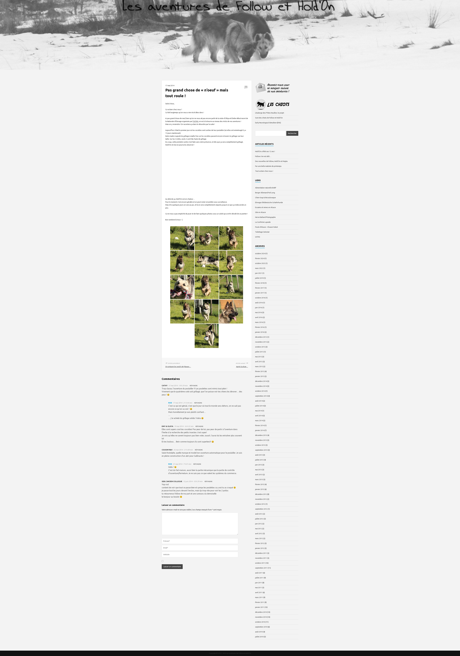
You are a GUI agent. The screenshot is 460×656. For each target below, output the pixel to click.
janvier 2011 (259, 607)
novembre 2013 (261, 440)
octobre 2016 (260, 298)
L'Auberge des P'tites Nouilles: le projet (269, 113)
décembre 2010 (261, 612)
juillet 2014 (259, 406)
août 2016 (259, 303)
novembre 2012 (261, 499)
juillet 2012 (259, 519)
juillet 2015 (259, 352)
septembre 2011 (261, 568)
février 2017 (259, 288)
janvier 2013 (259, 489)
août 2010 (259, 632)
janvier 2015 (259, 376)
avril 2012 (258, 534)
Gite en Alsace (260, 212)
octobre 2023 (260, 263)
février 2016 (259, 327)
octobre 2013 (260, 445)
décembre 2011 (261, 553)
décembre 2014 (261, 381)
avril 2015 (258, 362)
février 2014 (259, 425)
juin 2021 (258, 273)
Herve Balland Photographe (265, 217)
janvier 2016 (259, 332)
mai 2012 (258, 529)
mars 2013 (259, 479)
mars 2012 (259, 538)
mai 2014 (258, 411)
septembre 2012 (261, 509)
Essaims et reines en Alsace (265, 207)
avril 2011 (258, 592)
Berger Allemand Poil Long (265, 193)
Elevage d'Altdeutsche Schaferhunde (269, 202)
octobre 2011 (260, 563)
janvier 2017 (259, 293)
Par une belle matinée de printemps (268, 166)
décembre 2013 (261, 435)
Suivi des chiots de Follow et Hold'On (269, 118)
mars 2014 (259, 421)
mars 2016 (259, 322)
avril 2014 (258, 416)
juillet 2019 (259, 278)
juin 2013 (258, 465)
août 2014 (259, 401)
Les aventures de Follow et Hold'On (230, 38)
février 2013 (259, 484)
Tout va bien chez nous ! (264, 171)
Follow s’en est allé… (263, 156)
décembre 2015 (261, 337)
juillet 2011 (259, 578)
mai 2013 (258, 470)
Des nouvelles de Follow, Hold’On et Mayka (271, 161)
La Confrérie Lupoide (263, 222)
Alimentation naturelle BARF (265, 188)
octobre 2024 (260, 253)
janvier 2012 (259, 548)
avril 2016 (258, 317)
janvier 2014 (259, 430)
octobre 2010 (260, 622)
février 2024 (259, 258)
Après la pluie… (242, 367)
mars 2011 (259, 597)
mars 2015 (259, 366)
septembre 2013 (261, 450)
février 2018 (259, 283)
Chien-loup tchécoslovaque (265, 198)
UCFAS (257, 237)
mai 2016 (258, 312)
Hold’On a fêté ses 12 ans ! (265, 151)
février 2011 (259, 602)
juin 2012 (258, 524)
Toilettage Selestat (262, 232)
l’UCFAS (195, 121)
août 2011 (259, 573)
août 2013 (259, 455)
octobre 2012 (260, 504)
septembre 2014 (261, 396)
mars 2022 (259, 268)
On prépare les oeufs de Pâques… (178, 367)
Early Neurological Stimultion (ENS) (268, 123)
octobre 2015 (260, 347)
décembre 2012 (261, 494)
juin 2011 (258, 583)
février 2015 (259, 371)
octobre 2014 (260, 391)
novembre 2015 (261, 342)
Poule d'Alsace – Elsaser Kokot (266, 227)
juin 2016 (258, 308)
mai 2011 (258, 588)
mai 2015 (258, 357)
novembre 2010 (261, 617)
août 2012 (259, 514)
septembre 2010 (261, 627)
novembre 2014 (261, 386)
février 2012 (259, 543)
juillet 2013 (259, 460)
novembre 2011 (261, 558)
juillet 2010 (259, 637)
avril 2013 (258, 475)
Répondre (194, 385)
